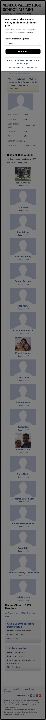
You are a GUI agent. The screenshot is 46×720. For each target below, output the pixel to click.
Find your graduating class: (17, 39)
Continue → (23, 51)
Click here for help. (29, 68)
